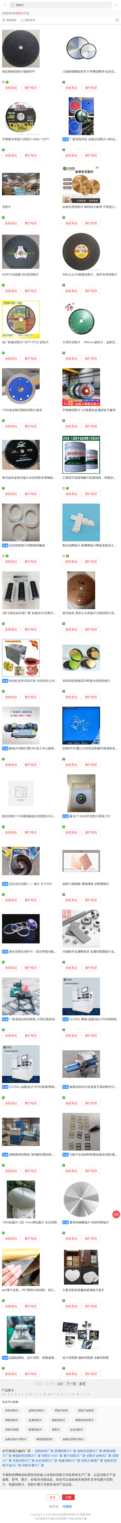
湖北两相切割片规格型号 (18, 71)
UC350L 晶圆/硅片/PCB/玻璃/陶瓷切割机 (36, 1087)
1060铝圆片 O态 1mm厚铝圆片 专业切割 (29, 1222)
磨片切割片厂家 (74, 1455)
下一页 (71, 1383)
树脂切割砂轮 (45, 1439)
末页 (82, 1383)
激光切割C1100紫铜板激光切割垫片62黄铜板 (32, 816)
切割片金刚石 (86, 1410)
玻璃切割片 (35, 1429)
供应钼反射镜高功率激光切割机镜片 (86, 681)
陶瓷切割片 (58, 1420)
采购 (116, 1214)
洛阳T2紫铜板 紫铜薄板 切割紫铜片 (85, 884)
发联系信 (11, 88)
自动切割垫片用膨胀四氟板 (27, 545)
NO (50, 1394)
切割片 (6, 207)
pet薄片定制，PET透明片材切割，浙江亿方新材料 (35, 1290)
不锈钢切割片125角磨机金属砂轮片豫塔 (88, 410)
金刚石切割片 (37, 1410)
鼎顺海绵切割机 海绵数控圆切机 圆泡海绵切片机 (41, 1154)
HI (30, 1394)
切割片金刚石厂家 (99, 1455)
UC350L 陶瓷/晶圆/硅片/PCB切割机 (93, 1019)
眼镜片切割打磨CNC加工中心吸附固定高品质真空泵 (43, 748)
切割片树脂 (12, 1429)
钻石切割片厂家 (46, 1460)
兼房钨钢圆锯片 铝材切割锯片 (89, 1222)
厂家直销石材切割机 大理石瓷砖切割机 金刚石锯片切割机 (47, 1019)
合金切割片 (76, 1429)
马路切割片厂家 (24, 1460)
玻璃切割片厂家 (65, 1451)
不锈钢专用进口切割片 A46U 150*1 (26, 139)
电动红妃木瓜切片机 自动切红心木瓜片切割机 (39, 681)
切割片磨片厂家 (33, 1465)
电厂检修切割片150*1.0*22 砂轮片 (25, 342)
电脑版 (67, 1506)
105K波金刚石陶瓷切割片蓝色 (22, 410)
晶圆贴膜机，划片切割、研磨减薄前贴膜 (36, 1358)
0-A (4, 1394)
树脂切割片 (12, 1420)
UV (73, 1394)
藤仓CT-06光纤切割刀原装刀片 (89, 816)
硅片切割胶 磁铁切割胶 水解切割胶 (85, 1358)
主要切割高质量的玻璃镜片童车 (83, 1290)
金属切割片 (35, 1420)
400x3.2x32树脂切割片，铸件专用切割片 (89, 274)
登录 (53, 1497)
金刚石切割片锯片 (73, 1439)
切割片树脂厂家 (92, 1460)
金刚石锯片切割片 (16, 1439)
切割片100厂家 (52, 1455)
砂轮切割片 (12, 1410)
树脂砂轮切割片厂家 (27, 1455)
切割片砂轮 (61, 1410)
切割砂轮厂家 (44, 1451)
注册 (68, 1497)
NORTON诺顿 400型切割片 (20, 274)
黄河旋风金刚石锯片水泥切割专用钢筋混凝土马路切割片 (39, 478)
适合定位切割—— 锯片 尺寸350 (30, 884)
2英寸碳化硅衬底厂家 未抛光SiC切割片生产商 (32, 613)
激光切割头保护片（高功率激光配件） (34, 951)
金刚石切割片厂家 (89, 1451)
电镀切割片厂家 (69, 1460)
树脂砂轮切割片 (84, 1420)
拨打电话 (31, 87)
